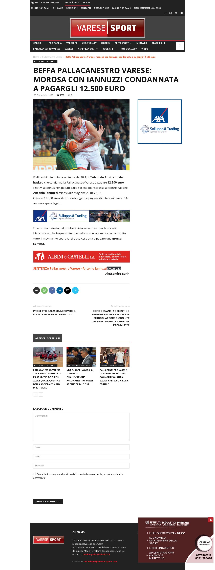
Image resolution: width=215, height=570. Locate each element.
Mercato (141, 42)
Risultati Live (101, 8)
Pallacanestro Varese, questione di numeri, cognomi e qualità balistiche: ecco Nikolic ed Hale (114, 377)
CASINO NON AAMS (40, 8)
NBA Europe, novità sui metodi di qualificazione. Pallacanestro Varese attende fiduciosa (80, 377)
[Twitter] (176, 13)
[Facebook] (164, 13)
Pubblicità (104, 554)
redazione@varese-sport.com (100, 561)
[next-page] (41, 394)
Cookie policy (90, 554)
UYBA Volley (89, 42)
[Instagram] (170, 13)
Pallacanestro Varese (46, 48)
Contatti (86, 8)
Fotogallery (129, 48)
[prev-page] (35, 394)
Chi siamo (58, 8)
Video (144, 48)
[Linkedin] (59, 290)
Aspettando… (86, 48)
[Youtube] (181, 13)
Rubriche (108, 48)
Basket (69, 48)
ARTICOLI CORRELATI (47, 338)
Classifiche (158, 42)
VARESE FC (71, 42)
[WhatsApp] (44, 290)
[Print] (36, 290)
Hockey (105, 42)
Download (114, 268)
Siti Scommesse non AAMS (147, 8)
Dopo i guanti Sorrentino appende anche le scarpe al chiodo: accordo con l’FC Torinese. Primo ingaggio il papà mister (110, 318)
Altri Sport (122, 42)
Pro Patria (55, 42)
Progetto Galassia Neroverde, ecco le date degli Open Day (54, 312)
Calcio (37, 42)
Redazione (71, 8)
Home (36, 57)
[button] (180, 46)
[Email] (67, 290)
